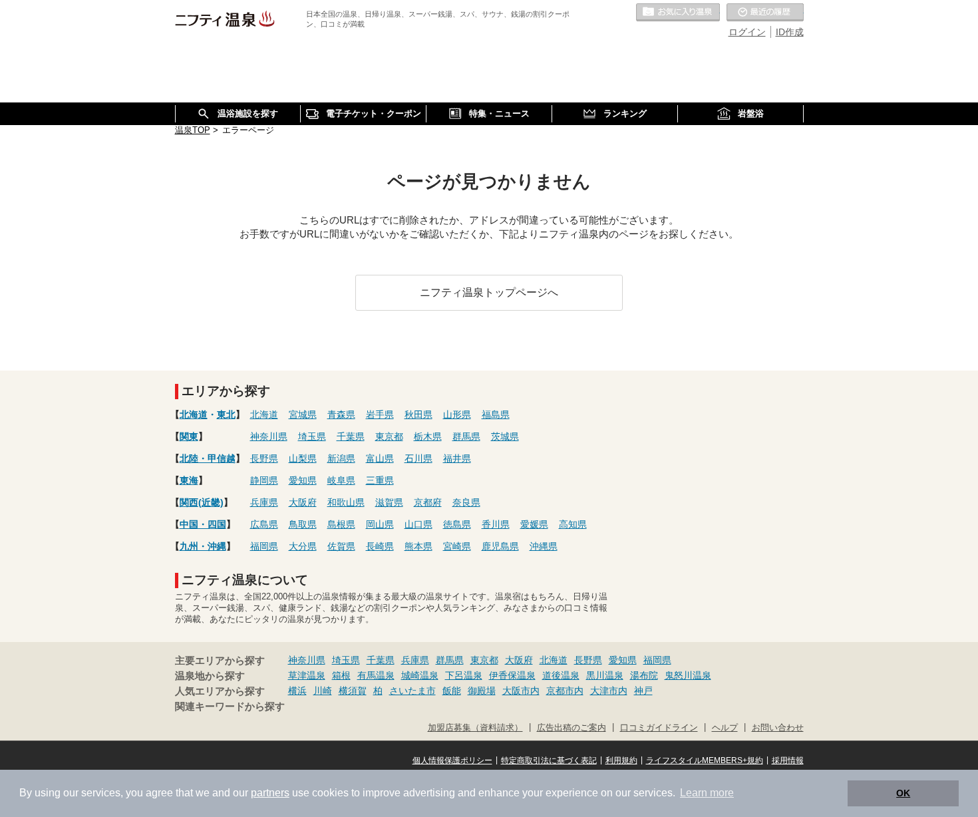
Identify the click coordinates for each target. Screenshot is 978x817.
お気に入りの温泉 (678, 12)
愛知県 (303, 480)
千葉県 (351, 436)
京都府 (428, 502)
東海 (189, 480)
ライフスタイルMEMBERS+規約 (704, 760)
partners (270, 792)
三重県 (380, 480)
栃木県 (428, 436)
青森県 (341, 414)
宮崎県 (457, 546)
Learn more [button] (707, 792)
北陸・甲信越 (208, 458)
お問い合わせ (778, 728)
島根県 (341, 524)
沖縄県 (544, 546)
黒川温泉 (604, 675)
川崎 (322, 690)
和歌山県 (346, 502)
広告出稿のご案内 (571, 728)
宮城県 (303, 414)
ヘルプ (725, 728)
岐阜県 (341, 480)
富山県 (380, 458)
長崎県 (380, 546)
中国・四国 (203, 524)
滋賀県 (389, 502)
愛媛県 (534, 524)
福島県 (496, 414)
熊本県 (418, 546)
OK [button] (903, 793)
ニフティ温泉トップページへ (489, 292)
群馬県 (466, 436)
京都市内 (564, 690)
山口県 (418, 524)
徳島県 (457, 524)
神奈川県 (268, 436)
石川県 (418, 458)
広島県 (264, 524)
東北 (226, 414)
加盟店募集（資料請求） (475, 728)
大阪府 (303, 502)
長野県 (264, 458)
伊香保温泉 (512, 675)
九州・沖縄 (203, 546)
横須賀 (353, 690)
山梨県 (303, 458)
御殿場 (482, 690)
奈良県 (466, 502)
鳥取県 (303, 524)
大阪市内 (521, 690)
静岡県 (264, 480)
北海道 (194, 414)
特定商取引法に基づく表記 (549, 760)
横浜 (297, 690)
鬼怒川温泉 (688, 675)
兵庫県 (264, 502)
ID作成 (790, 32)
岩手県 (380, 414)
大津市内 (608, 690)
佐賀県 (341, 546)
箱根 (341, 675)
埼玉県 (312, 436)
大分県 (303, 546)
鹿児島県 (500, 546)
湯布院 (644, 675)
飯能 (451, 690)
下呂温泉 (463, 675)
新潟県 (341, 458)
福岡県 (264, 546)
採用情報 (788, 760)
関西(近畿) (202, 502)
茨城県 (505, 436)
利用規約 (621, 760)
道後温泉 (560, 675)
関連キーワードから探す (230, 706)
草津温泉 (306, 675)
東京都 (389, 436)
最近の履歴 (765, 12)
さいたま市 (412, 690)
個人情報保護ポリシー (452, 760)
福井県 (457, 458)
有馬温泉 (376, 675)
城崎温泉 (419, 675)
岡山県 (380, 524)
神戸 (643, 690)
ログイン (747, 32)
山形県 (457, 414)
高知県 (573, 524)
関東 (189, 436)
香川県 (496, 524)
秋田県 (418, 414)
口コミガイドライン (659, 728)
